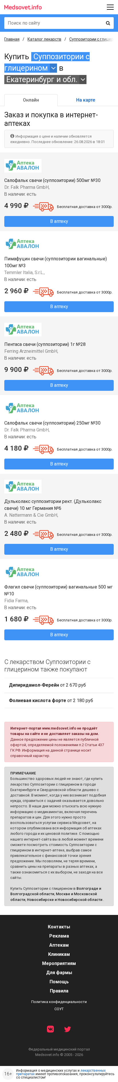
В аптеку (59, 221)
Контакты (59, 927)
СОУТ (59, 1009)
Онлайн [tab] (31, 100)
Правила (59, 991)
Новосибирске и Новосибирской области (64, 899)
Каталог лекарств (44, 39)
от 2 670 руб (47, 685)
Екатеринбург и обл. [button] (42, 79)
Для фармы (59, 972)
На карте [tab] (85, 100)
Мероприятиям (59, 963)
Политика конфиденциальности (59, 1002)
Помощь (59, 981)
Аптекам (59, 945)
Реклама (59, 936)
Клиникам (59, 954)
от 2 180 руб (51, 700)
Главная (11, 39)
